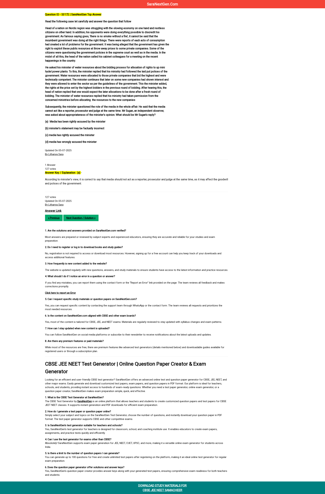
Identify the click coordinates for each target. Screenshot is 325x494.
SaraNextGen (84, 401)
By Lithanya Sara (54, 154)
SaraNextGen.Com (162, 4)
